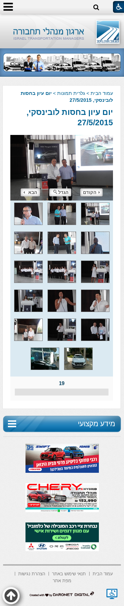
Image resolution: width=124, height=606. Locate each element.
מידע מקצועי (96, 424)
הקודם (89, 192)
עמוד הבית (102, 93)
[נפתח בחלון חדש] (111, 594)
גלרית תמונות (71, 93)
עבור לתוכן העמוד (62, 20)
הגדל (63, 192)
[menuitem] (103, 573)
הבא (32, 192)
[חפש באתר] (96, 7)
